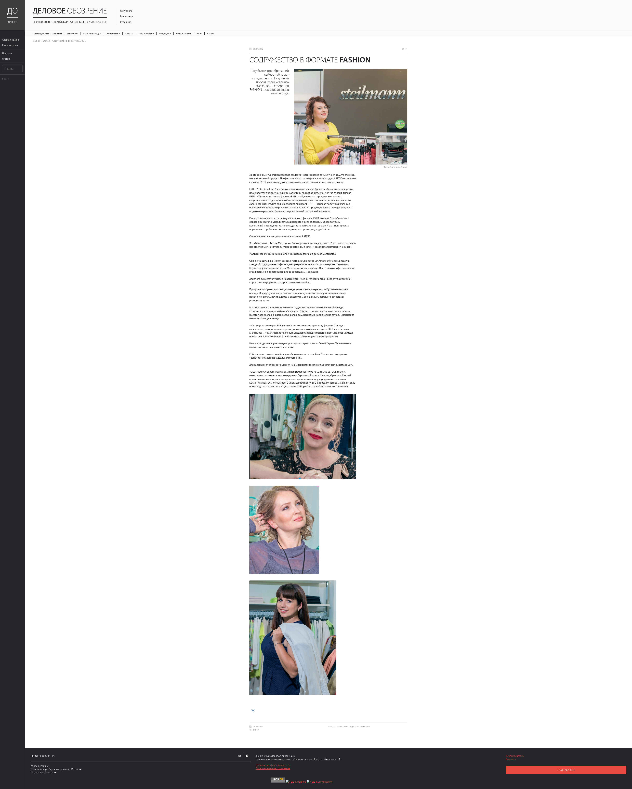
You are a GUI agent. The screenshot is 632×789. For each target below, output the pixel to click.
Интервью (72, 33)
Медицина (165, 33)
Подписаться (566, 769)
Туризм (129, 33)
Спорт (210, 33)
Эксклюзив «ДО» (92, 33)
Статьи (6, 58)
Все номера (126, 16)
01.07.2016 (258, 48)
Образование (183, 33)
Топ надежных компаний (47, 33)
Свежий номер (10, 39)
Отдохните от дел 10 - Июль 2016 (354, 726)
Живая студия (10, 45)
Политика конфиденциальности (273, 765)
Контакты (511, 759)
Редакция (125, 22)
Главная (36, 40)
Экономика (113, 33)
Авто (199, 33)
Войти (5, 78)
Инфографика (146, 33)
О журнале (126, 10)
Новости (7, 53)
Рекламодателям (515, 755)
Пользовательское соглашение (273, 768)
